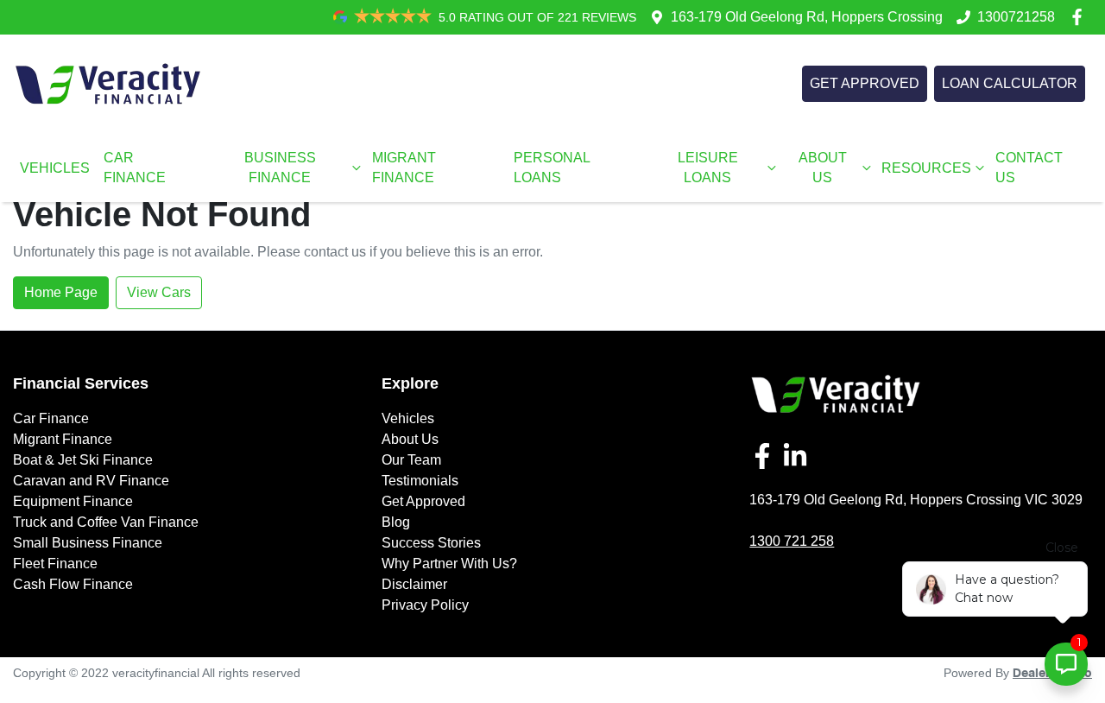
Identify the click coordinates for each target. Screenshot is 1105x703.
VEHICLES (55, 168)
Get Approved (423, 501)
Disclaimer (414, 584)
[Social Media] (765, 456)
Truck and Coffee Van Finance (106, 522)
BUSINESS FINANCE (280, 167)
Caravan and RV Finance (91, 480)
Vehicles (408, 418)
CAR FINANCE (135, 167)
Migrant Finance (62, 439)
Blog (396, 522)
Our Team (411, 460)
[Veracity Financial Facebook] (1080, 17)
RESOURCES (926, 168)
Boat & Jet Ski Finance (83, 460)
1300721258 (1016, 17)
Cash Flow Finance (73, 584)
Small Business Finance (87, 542)
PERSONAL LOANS (552, 167)
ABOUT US (823, 167)
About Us (410, 439)
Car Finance (51, 418)
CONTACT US (1029, 167)
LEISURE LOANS (708, 167)
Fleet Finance (55, 563)
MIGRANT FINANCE (404, 167)
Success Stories (431, 542)
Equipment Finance (73, 501)
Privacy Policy (425, 605)
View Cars (159, 292)
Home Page (61, 292)
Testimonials (420, 480)
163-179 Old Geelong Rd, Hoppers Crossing (807, 17)
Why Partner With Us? (449, 563)
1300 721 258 (791, 541)
